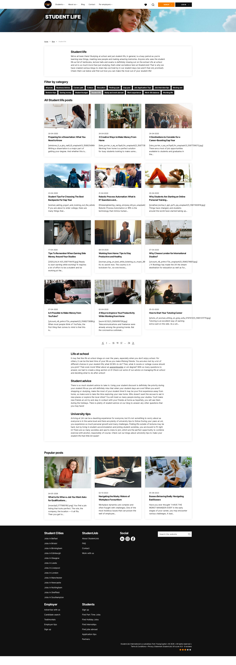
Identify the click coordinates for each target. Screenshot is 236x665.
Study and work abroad (114, 92)
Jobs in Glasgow (51, 558)
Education (101, 88)
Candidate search (52, 614)
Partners (86, 639)
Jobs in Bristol (50, 543)
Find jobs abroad (89, 629)
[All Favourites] (145, 4)
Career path (78, 88)
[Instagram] (128, 539)
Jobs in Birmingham (53, 548)
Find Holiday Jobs (90, 619)
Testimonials (50, 619)
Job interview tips (162, 88)
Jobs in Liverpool (52, 568)
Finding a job (114, 88)
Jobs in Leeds (50, 563)
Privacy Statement (155, 646)
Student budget (81, 92)
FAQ (84, 543)
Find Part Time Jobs (91, 614)
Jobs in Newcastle (52, 582)
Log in (183, 5)
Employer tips (50, 624)
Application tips (89, 634)
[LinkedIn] (122, 539)
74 (129, 343)
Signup (166, 5)
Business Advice (63, 88)
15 (113, 343)
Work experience (134, 92)
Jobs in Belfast (51, 538)
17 (121, 343)
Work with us (88, 553)
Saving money (65, 92)
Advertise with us (52, 609)
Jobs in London (51, 573)
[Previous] (103, 343)
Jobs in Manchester (53, 577)
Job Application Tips (142, 88)
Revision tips (51, 92)
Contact (92, 4)
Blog (83, 4)
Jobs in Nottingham (53, 587)
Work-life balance (152, 92)
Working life (168, 92)
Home (46, 41)
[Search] (153, 4)
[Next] (133, 343)
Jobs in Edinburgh (52, 553)
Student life (62, 41)
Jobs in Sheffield (51, 592)
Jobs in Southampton (54, 597)
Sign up (47, 629)
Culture (90, 88)
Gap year (126, 88)
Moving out (177, 88)
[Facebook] (133, 539)
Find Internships (89, 624)
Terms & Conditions (138, 646)
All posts (49, 88)
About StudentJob (90, 538)
